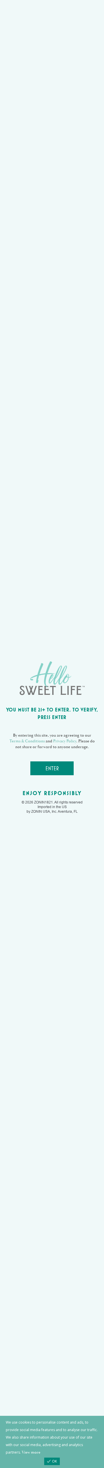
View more (31, 1452)
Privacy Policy (64, 741)
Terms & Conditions (27, 741)
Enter (52, 768)
